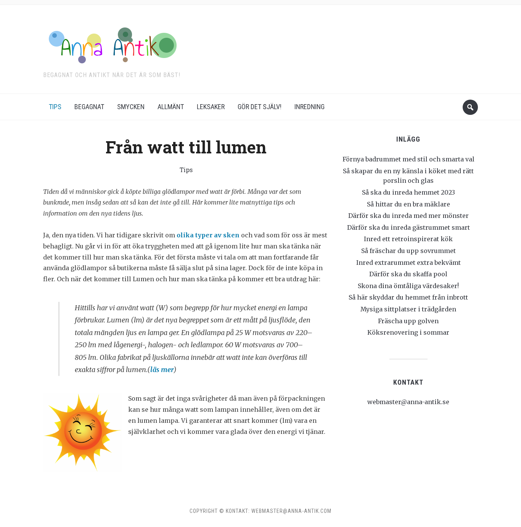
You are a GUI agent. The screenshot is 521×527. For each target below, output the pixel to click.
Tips (55, 107)
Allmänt (171, 107)
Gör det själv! (259, 107)
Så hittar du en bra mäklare (408, 204)
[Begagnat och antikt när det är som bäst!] (110, 44)
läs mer (162, 369)
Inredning (309, 107)
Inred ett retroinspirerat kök (408, 239)
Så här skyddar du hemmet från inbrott (408, 297)
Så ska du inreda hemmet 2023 (408, 192)
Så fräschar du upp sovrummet (408, 251)
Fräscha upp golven (408, 321)
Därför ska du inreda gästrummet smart (408, 227)
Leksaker (211, 107)
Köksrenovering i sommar (408, 332)
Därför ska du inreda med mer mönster (408, 215)
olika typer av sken (208, 235)
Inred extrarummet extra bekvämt (408, 262)
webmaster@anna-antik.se (408, 402)
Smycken (131, 107)
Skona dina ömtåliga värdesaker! (408, 286)
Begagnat (89, 107)
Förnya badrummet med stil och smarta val (408, 159)
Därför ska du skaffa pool (408, 274)
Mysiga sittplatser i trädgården (408, 309)
